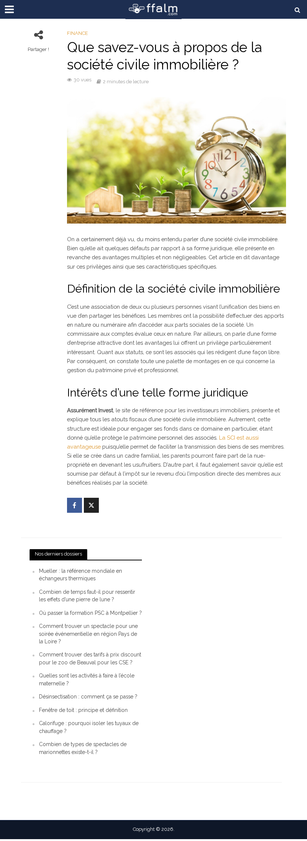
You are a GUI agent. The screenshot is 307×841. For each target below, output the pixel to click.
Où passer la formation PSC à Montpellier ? (90, 613)
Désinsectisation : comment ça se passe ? (88, 697)
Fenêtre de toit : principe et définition (83, 710)
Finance (77, 33)
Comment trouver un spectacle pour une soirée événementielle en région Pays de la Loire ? (88, 633)
